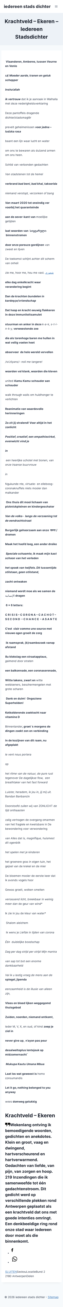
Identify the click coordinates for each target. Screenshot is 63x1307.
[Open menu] (56, 6)
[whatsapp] (14, 1259)
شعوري (49, 272)
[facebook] (12, 1250)
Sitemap (53, 1297)
